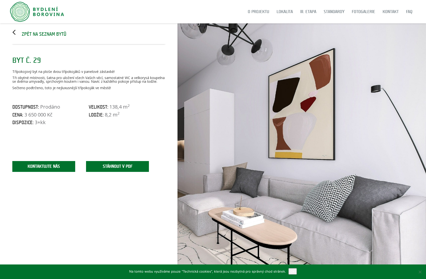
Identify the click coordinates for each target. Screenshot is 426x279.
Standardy (334, 11)
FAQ (409, 11)
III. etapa (308, 11)
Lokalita (285, 11)
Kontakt (391, 11)
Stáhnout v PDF (117, 166)
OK (292, 271)
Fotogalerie (363, 11)
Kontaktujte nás (44, 166)
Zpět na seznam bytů (44, 34)
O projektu (258, 11)
